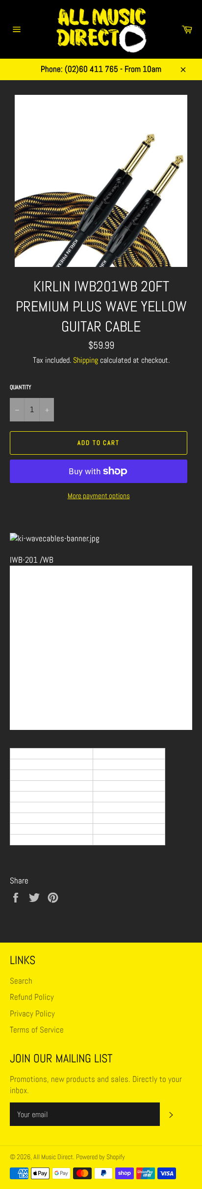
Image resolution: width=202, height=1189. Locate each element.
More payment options (99, 495)
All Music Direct (53, 1157)
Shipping (85, 360)
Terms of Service (37, 1029)
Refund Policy (32, 996)
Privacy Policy (32, 1013)
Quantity (20, 387)
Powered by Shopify (100, 1157)
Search (21, 980)
